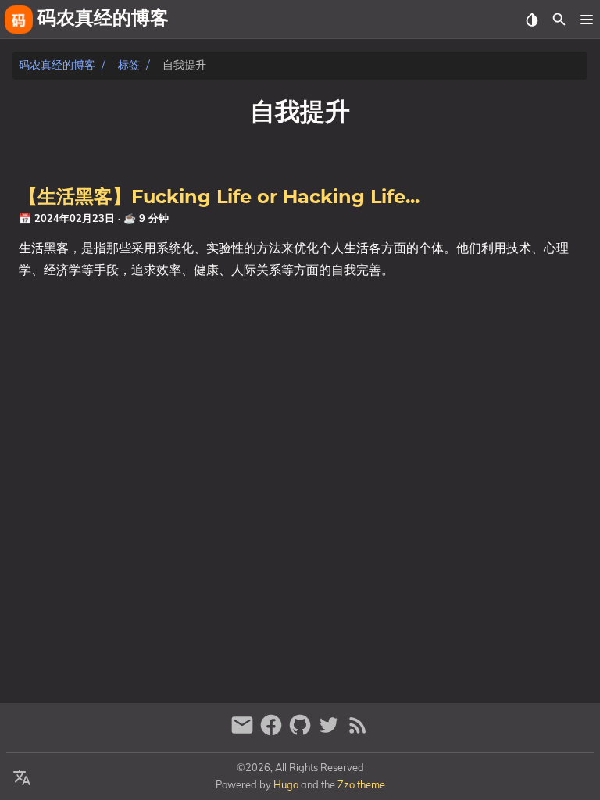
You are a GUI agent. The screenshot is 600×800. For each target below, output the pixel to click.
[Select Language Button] (22, 778)
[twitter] (330, 731)
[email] (244, 731)
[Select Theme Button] (531, 19)
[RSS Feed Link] (357, 731)
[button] (586, 19)
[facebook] (273, 731)
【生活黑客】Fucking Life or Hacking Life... (219, 197)
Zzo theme (361, 784)
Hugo (285, 784)
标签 (129, 65)
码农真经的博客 (57, 65)
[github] (302, 731)
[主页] (18, 19)
